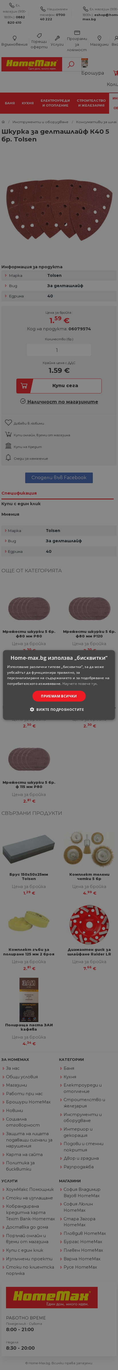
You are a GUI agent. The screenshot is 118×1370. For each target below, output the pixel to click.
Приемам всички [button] (59, 696)
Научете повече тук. (80, 683)
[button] (59, 709)
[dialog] (59, 685)
